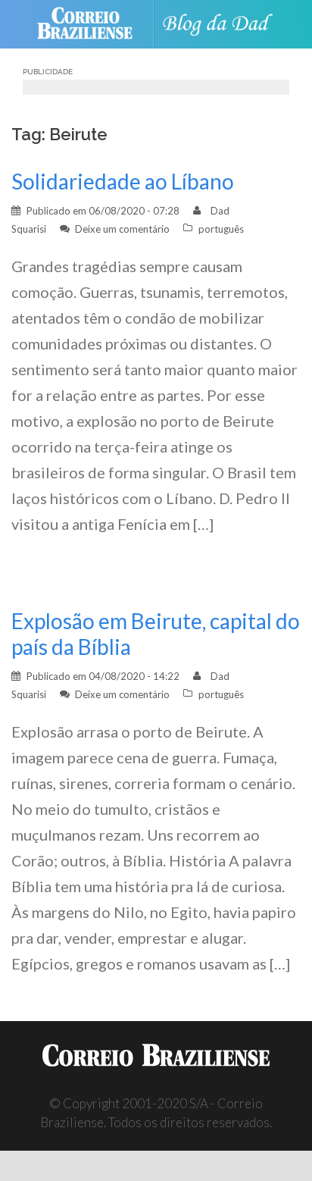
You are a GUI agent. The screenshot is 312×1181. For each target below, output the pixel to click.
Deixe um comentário (122, 229)
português (221, 229)
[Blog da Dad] (221, 24)
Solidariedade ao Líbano (122, 181)
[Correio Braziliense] (91, 24)
